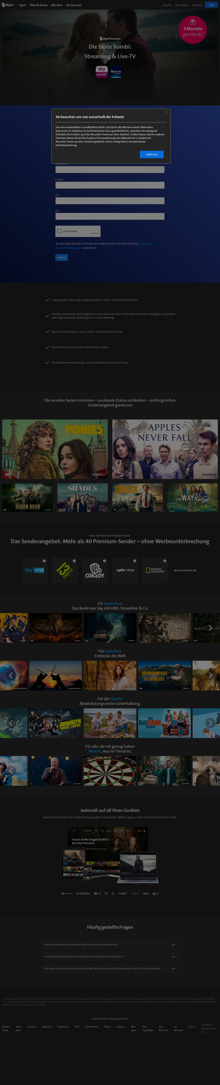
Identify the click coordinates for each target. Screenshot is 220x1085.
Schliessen (152, 154)
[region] (111, 136)
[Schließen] (166, 112)
